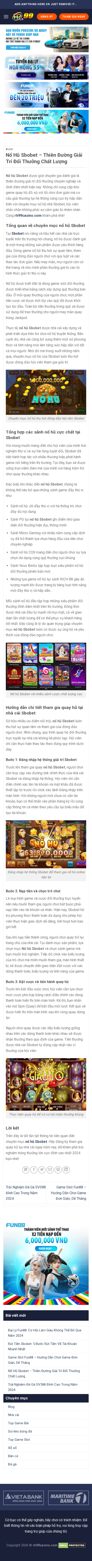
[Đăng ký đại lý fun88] (46, 39)
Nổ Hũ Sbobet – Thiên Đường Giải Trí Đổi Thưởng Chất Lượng (44, 1373)
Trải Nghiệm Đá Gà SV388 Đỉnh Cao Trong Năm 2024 (26, 1193)
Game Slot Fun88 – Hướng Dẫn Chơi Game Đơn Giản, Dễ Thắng (68, 1193)
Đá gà (12, 1464)
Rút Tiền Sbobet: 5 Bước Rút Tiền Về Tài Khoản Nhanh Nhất (42, 1346)
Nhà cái (13, 1415)
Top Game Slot (19, 1440)
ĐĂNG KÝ (47, 16)
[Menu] (6, 16)
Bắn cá (13, 1456)
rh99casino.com (28, 215)
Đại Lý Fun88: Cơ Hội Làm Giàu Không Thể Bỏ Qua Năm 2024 (44, 1333)
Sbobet (18, 233)
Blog (9, 149)
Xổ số (12, 1448)
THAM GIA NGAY (74, 16)
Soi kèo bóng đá (20, 1431)
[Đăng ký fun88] (46, 1262)
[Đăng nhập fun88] (46, 121)
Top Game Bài (18, 1423)
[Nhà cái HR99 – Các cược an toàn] (22, 16)
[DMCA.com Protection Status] (72, 1545)
